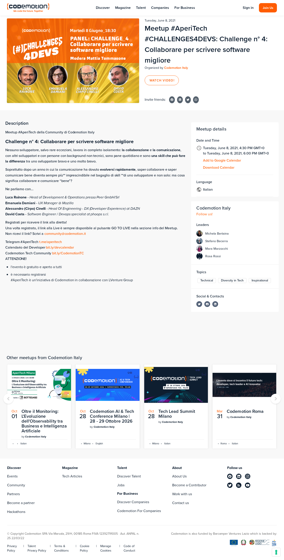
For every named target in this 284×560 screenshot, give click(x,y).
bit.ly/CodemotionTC (68, 253)
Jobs (120, 485)
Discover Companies (133, 502)
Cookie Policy (84, 548)
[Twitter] (199, 304)
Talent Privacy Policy (37, 548)
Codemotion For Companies (139, 510)
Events (12, 476)
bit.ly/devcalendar (60, 247)
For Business (184, 7)
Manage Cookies (105, 548)
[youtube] (247, 485)
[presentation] (8, 399)
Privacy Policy (12, 548)
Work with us (182, 494)
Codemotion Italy (176, 67)
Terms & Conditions (61, 548)
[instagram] (247, 476)
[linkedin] (238, 476)
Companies (160, 7)
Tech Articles (72, 476)
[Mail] (207, 304)
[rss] (238, 485)
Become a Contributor (189, 485)
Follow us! (204, 214)
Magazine (123, 7)
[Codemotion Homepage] (28, 7)
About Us (179, 476)
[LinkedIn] (215, 304)
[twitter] (230, 485)
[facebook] (230, 476)
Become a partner (21, 502)
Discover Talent (129, 476)
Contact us (180, 502)
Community (16, 485)
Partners (13, 494)
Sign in (248, 8)
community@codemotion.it (65, 233)
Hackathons (16, 511)
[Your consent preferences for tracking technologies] (276, 552)
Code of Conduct (129, 548)
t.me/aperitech (50, 241)
